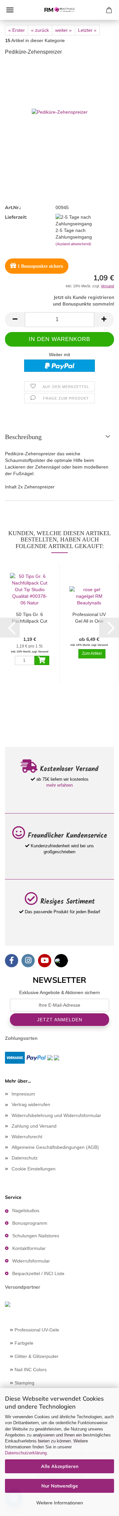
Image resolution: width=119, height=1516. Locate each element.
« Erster (16, 30)
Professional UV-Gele (36, 1329)
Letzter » (87, 30)
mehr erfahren (59, 785)
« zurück (40, 30)
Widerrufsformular (31, 1260)
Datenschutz (25, 1157)
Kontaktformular (29, 1248)
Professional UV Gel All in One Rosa (89, 618)
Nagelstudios (25, 1210)
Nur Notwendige (59, 1486)
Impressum (23, 1093)
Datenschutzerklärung (26, 1452)
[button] (15, 319)
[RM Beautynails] (59, 10)
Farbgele (23, 1343)
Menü (10, 10)
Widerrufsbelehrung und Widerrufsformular (56, 1115)
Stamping (23, 1382)
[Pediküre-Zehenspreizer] (60, 111)
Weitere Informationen (59, 1502)
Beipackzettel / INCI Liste (38, 1273)
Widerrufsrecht (27, 1136)
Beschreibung (23, 436)
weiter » (63, 30)
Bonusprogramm (29, 1223)
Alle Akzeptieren (59, 1466)
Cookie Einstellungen (34, 1168)
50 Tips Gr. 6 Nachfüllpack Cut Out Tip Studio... (29, 618)
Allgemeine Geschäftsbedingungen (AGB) (55, 1147)
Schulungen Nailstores (35, 1235)
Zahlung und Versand (34, 1126)
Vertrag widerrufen (31, 1104)
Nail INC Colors (30, 1369)
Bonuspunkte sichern (40, 266)
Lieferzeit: (16, 217)
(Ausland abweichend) (73, 244)
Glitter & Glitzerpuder (36, 1356)
